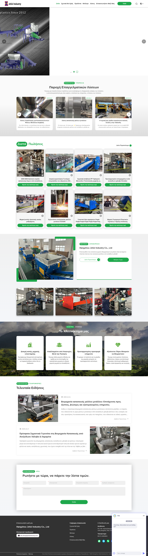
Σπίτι (58, 3)
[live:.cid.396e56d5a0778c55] (103, 541)
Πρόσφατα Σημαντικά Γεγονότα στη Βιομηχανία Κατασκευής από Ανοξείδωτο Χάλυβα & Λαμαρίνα (51, 435)
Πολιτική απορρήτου (21, 554)
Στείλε (74, 502)
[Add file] (114, 553)
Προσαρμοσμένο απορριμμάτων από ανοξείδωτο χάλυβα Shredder (117, 180)
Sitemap (30, 554)
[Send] (143, 553)
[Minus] (144, 516)
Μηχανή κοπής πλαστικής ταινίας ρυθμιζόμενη (30, 220)
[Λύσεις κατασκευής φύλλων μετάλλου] (74, 117)
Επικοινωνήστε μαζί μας (105, 3)
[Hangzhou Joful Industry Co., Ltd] (13, 3)
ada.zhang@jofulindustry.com (29, 535)
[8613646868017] (99, 541)
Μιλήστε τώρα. (118, 259)
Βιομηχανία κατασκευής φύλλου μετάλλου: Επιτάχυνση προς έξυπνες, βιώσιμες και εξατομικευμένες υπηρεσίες (91, 403)
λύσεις (92, 3)
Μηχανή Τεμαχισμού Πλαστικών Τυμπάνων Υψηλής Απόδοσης (117, 220)
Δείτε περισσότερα (123, 145)
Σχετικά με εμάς (67, 3)
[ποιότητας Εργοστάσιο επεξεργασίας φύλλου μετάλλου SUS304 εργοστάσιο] (59, 204)
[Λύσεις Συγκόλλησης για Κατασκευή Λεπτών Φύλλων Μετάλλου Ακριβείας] (34, 117)
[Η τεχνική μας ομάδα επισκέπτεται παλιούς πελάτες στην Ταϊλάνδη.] (113, 117)
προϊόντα (78, 3)
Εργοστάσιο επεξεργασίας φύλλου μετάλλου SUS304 (59, 220)
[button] (71, 71)
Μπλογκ (86, 3)
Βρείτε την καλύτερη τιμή (30, 184)
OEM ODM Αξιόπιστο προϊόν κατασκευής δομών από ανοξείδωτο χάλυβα (30, 180)
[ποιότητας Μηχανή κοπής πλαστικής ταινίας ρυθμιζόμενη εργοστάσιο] (30, 204)
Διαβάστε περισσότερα (120, 419)
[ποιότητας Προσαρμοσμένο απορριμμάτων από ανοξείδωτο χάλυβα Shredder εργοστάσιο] (118, 163)
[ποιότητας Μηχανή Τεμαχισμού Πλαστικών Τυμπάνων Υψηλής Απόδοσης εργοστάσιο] (118, 204)
